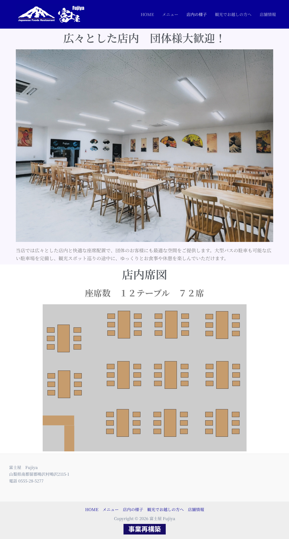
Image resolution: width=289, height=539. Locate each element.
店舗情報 (268, 14)
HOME (147, 14)
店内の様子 (196, 14)
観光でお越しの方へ (233, 14)
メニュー (170, 14)
